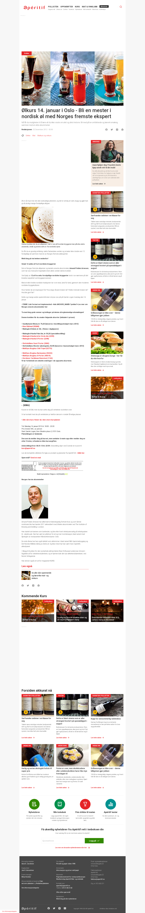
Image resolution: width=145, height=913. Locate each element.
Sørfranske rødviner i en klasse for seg (105, 216)
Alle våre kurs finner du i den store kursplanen (41, 420)
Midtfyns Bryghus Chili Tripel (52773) (37, 348)
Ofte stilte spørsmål (63, 892)
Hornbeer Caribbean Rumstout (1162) (38, 358)
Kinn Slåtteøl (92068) (31, 326)
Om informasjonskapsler (30, 888)
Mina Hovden (26, 877)
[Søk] (121, 7)
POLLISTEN (53, 7)
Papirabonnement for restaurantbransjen (70, 877)
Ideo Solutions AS (111, 908)
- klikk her (80, 453)
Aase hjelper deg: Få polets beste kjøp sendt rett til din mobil (106, 166)
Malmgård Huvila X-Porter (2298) (36, 339)
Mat (33, 136)
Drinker (65, 9)
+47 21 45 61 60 (67, 888)
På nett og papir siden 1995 (65, 864)
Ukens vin (59, 9)
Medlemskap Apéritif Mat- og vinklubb (69, 879)
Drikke (28, 136)
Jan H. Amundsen (28, 870)
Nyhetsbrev (78, 9)
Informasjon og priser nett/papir (67, 870)
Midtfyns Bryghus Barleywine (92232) (37, 353)
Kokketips (102, 9)
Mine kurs (95, 9)
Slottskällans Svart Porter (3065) (36, 343)
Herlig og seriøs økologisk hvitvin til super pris (37, 769)
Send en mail (36, 458)
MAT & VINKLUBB (89, 7)
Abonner (104, 6)
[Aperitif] (34, 8)
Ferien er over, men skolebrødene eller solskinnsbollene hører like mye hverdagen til (71, 771)
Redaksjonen (27, 130)
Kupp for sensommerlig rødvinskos (106, 719)
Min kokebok (87, 9)
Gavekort (71, 9)
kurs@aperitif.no (28, 448)
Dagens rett (51, 9)
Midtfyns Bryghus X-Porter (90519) (37, 356)
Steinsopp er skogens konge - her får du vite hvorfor (107, 357)
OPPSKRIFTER (66, 7)
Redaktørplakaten (42, 883)
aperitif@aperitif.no (63, 885)
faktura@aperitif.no (98, 879)
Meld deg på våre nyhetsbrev (66, 899)
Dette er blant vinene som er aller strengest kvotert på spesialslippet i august (106, 265)
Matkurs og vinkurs (44, 136)
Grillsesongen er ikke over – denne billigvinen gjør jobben (105, 314)
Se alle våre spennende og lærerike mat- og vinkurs (41, 575)
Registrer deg (100, 46)
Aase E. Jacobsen (28, 864)
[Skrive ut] (122, 129)
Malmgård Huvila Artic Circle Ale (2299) (38, 336)
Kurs (77, 7)
